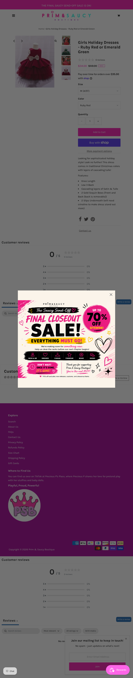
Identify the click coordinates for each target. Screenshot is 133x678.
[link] (66, 339)
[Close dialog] (111, 294)
